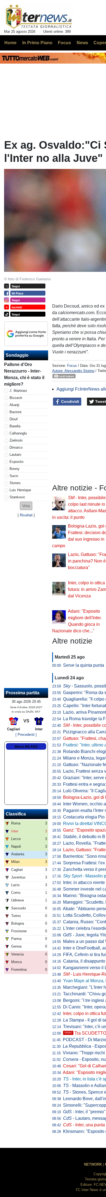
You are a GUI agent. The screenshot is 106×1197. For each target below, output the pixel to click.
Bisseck (16, 398)
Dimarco (16, 447)
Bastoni (15, 412)
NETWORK (93, 1164)
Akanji (14, 405)
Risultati (26, 515)
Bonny (15, 469)
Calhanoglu (18, 433)
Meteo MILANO (26, 747)
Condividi (69, 401)
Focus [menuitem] (64, 42)
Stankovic (17, 497)
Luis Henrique (20, 490)
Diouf (14, 419)
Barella (15, 426)
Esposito (16, 462)
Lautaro (15, 454)
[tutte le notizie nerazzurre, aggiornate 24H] (39, 16)
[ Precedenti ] (26, 735)
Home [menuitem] (10, 42)
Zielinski (16, 440)
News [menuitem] (82, 42)
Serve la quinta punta (83, 665)
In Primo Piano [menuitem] (37, 42)
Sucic (14, 476)
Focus (72, 366)
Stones (15, 483)
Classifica (16, 814)
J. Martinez (18, 391)
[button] (26, 506)
